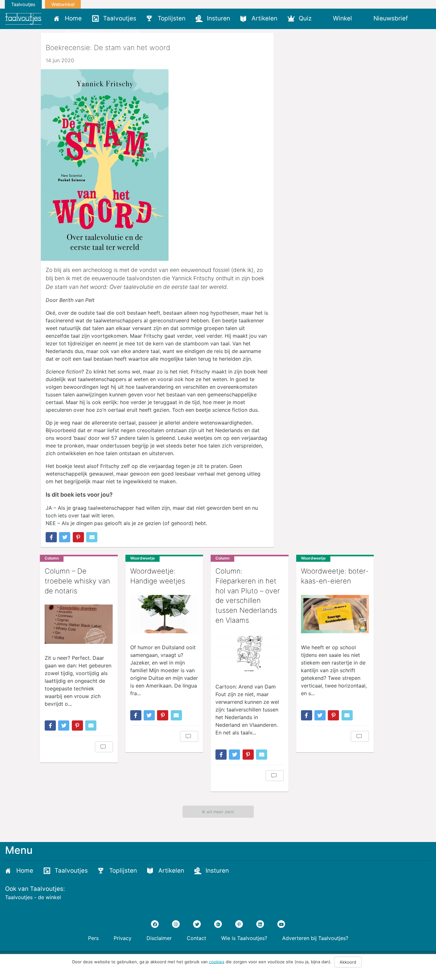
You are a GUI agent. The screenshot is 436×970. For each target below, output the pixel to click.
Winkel (342, 18)
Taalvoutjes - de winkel (33, 897)
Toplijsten (171, 18)
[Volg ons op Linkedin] (260, 924)
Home (73, 18)
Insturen (218, 18)
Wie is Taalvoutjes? (244, 938)
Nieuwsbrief (390, 18)
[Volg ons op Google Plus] (218, 924)
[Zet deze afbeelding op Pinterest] (78, 537)
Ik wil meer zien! (218, 811)
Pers (93, 938)
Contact (196, 938)
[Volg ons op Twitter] (197, 924)
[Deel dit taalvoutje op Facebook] (51, 537)
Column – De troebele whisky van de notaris (77, 581)
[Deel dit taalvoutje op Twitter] (64, 537)
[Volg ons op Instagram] (176, 924)
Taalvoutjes (23, 4)
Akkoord (348, 962)
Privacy (123, 938)
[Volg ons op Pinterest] (239, 924)
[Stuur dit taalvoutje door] (91, 537)
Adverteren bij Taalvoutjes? (315, 938)
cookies (216, 961)
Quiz (305, 18)
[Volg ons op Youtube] (281, 924)
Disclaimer (159, 938)
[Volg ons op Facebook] (155, 924)
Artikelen (264, 18)
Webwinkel (62, 4)
